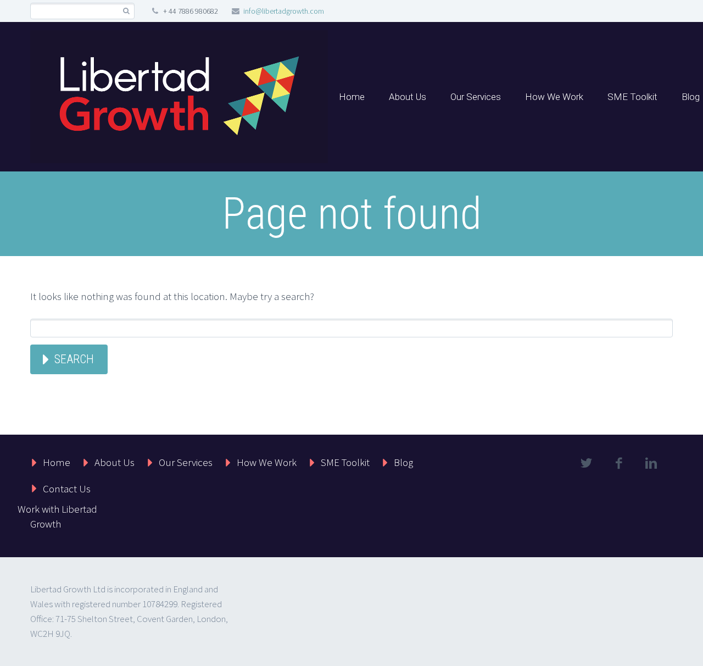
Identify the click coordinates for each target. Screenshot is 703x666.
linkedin (651, 463)
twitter (586, 463)
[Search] (126, 11)
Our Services (475, 96)
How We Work (554, 96)
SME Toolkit (632, 96)
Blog (403, 462)
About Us (407, 96)
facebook (618, 463)
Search (74, 359)
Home (352, 96)
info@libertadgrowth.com (283, 11)
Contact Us (67, 488)
